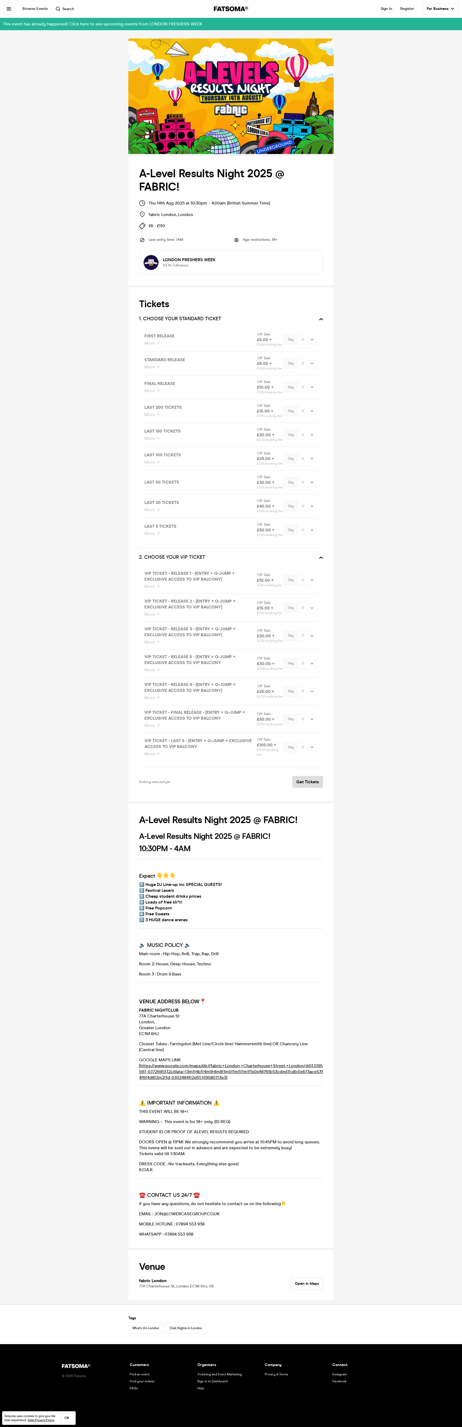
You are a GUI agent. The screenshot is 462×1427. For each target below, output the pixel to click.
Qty (291, 339)
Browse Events (35, 8)
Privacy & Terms (276, 1374)
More (149, 343)
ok (66, 1418)
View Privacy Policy (41, 1420)
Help (200, 1388)
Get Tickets (307, 781)
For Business (438, 8)
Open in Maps (307, 1283)
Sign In (386, 8)
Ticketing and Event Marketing (219, 1374)
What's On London (145, 1328)
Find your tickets (142, 1381)
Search (68, 9)
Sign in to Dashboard (212, 1381)
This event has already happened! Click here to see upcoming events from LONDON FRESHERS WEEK (102, 23)
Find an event (139, 1374)
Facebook (339, 1381)
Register (407, 8)
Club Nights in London (186, 1328)
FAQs (134, 1388)
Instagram (339, 1374)
